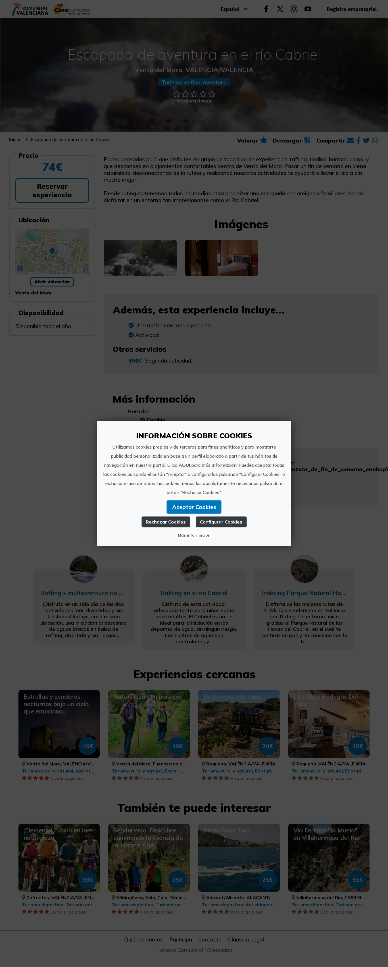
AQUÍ (184, 465)
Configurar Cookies (221, 522)
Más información (194, 535)
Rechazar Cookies (166, 522)
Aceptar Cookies (194, 506)
